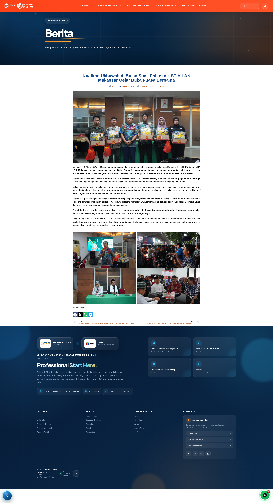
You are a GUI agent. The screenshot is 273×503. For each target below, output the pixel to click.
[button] (75, 314)
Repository (138, 420)
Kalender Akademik (93, 420)
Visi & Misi (41, 420)
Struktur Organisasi (44, 428)
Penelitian (90, 428)
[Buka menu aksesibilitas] (7, 495)
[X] (195, 453)
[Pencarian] (265, 6)
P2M (136, 432)
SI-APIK (137, 416)
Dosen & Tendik (43, 432)
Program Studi (91, 416)
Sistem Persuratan (141, 428)
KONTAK (203, 6)
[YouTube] (201, 453)
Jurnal (136, 424)
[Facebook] (188, 453)
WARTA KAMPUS (189, 6)
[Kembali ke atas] (76, 473)
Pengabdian (90, 432)
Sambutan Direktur (44, 424)
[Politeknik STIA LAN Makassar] (18, 6)
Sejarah (40, 416)
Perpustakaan (91, 424)
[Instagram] (208, 453)
